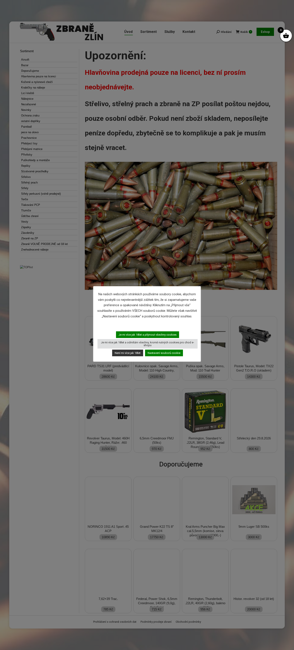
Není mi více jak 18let (128, 353)
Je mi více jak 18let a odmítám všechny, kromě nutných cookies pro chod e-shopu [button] (147, 344)
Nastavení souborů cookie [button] (164, 353)
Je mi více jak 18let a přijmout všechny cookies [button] (147, 334)
